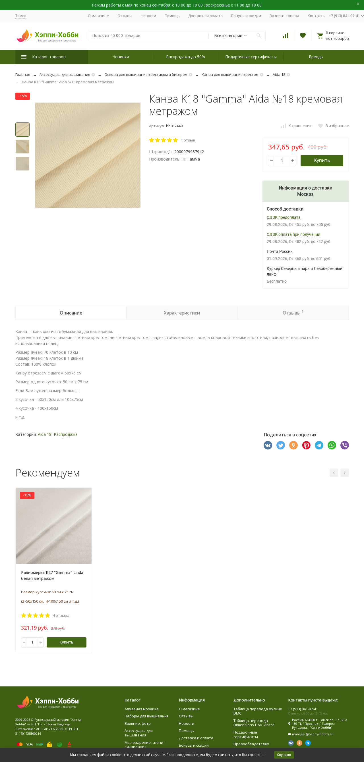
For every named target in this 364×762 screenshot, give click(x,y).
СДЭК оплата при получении (293, 234)
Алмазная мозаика (142, 708)
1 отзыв (188, 140)
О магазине (98, 15)
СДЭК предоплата (284, 217)
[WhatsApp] (332, 445)
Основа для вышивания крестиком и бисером (145, 74)
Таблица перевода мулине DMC (257, 711)
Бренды (316, 56)
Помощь (172, 15)
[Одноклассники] (293, 445)
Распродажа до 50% (185, 56)
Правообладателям (251, 743)
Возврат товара (284, 15)
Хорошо (284, 754)
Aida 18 (279, 74)
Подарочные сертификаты (251, 56)
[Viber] (344, 445)
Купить (322, 160)
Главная (22, 74)
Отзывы (124, 15)
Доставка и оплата (205, 15)
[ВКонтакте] (268, 445)
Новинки (120, 56)
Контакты (317, 15)
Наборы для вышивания (147, 716)
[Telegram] (319, 445)
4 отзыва (61, 615)
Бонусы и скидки (246, 15)
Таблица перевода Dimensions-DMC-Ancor (253, 723)
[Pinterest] (306, 445)
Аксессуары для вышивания (65, 74)
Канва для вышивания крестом (230, 74)
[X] (280, 445)
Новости (148, 15)
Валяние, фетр (138, 723)
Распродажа (66, 434)
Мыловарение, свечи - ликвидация (145, 744)
